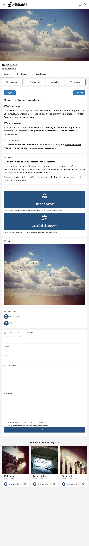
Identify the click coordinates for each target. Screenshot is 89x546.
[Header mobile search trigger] (85, 4)
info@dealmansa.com (15, 180)
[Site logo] (18, 4)
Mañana (79, 93)
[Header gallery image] (44, 35)
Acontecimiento (10, 365)
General (6, 74)
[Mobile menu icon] (4, 4)
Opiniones (22, 74)
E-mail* (7, 346)
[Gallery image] (44, 274)
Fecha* (6, 356)
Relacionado (42, 74)
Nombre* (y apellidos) (12, 337)
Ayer (10, 93)
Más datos (8, 394)
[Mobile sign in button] (79, 4)
